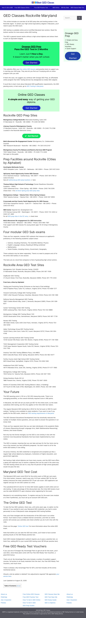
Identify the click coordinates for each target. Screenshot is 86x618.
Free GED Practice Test (41, 7)
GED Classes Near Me (52, 594)
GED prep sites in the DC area (18, 216)
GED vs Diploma (50, 603)
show (18, 586)
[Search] (79, 18)
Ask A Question (6, 600)
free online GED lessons (28, 69)
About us (4, 594)
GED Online (56, 7)
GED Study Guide (50, 600)
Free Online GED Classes (31, 594)
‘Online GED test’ (23, 526)
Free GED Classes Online (22, 7)
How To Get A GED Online (31, 600)
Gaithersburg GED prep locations (19, 180)
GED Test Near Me (51, 597)
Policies (3, 603)
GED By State (65, 7)
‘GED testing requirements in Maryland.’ (41, 413)
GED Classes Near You (77, 7)
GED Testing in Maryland (35, 86)
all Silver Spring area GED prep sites (27, 191)
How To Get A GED (29, 603)
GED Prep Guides (28, 605)
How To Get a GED (7, 7)
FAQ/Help (4, 597)
